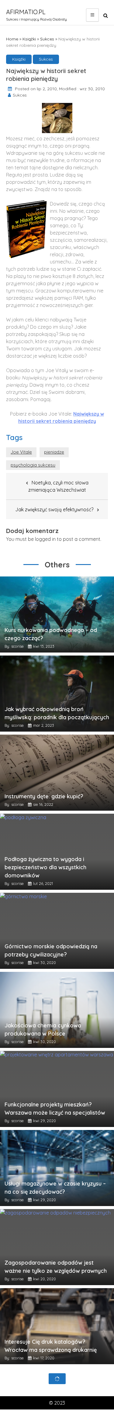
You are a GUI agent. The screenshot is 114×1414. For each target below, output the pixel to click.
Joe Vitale (21, 452)
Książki (29, 39)
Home (12, 39)
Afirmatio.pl (26, 12)
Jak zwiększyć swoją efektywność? (54, 509)
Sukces (47, 39)
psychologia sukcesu (33, 465)
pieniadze (54, 452)
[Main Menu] (92, 15)
